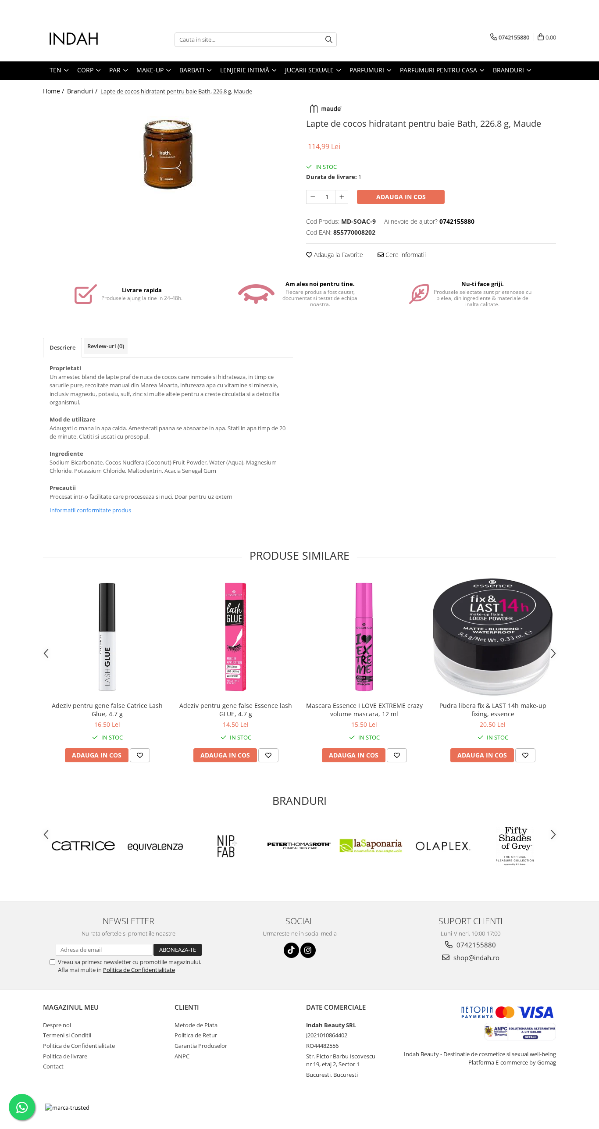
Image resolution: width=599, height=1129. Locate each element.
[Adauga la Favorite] (140, 755)
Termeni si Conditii (67, 1035)
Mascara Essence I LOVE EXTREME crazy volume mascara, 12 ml (364, 709)
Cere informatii (405, 254)
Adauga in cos (401, 197)
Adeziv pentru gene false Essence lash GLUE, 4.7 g (235, 709)
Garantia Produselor (201, 1046)
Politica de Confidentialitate (139, 970)
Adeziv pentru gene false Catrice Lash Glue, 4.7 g (107, 709)
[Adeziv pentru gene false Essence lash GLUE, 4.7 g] (236, 637)
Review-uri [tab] (105, 346)
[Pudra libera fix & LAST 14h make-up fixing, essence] (493, 637)
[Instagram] (308, 950)
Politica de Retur (196, 1035)
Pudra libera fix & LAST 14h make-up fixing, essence (492, 709)
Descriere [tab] (62, 347)
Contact (53, 1066)
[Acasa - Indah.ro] (87, 39)
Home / (54, 91)
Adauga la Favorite (337, 254)
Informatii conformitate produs (90, 510)
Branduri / (83, 91)
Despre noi (57, 1025)
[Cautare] (329, 39)
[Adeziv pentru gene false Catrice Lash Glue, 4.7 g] (107, 637)
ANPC (182, 1056)
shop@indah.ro (475, 957)
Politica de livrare (65, 1056)
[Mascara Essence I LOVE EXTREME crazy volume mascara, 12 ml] (364, 637)
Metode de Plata (196, 1025)
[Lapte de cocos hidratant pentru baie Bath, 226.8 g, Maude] (168, 151)
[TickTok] (291, 950)
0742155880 (475, 944)
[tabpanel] (168, 151)
